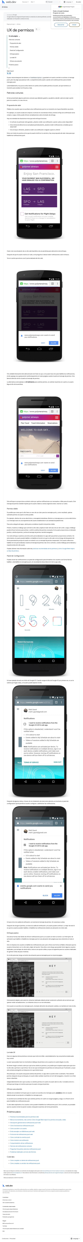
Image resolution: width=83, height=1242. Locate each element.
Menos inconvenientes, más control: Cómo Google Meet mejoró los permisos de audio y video (38, 1120)
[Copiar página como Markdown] (36, 29)
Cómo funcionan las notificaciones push (22, 1125)
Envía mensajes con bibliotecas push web (22, 1131)
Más (32, 2)
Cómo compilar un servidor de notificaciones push (25, 1163)
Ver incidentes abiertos (8, 1202)
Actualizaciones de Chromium (10, 1211)
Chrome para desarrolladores (10, 1209)
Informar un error (7, 1200)
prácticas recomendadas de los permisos (45, 548)
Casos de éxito (6, 1214)
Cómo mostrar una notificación (19, 1140)
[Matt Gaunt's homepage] (10, 73)
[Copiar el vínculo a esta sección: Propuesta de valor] (22, 105)
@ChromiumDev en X (8, 1223)
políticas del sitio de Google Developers (54, 1172)
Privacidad (12, 1238)
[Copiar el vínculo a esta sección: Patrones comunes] (24, 93)
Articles (5, 7)
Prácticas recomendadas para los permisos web (24, 1117)
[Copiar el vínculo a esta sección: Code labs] (15, 1157)
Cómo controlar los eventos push (20, 1137)
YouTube (5, 1226)
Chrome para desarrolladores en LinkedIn (13, 1228)
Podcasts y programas (8, 1217)
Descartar (61, 25)
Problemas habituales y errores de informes (23, 1152)
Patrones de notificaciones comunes (21, 1146)
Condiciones (5, 1238)
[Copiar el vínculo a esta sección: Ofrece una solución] (23, 1089)
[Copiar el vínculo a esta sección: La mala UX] (16, 1053)
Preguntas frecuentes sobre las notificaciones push (25, 1149)
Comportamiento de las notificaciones (21, 1143)
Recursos (24, 2)
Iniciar (74, 25)
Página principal (11, 24)
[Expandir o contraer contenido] (19, 37)
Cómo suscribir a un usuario (18, 1128)
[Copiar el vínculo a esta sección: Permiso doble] (19, 509)
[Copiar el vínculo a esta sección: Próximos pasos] (22, 1112)
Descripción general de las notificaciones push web (25, 1123)
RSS (4, 1231)
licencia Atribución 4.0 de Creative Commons (53, 1171)
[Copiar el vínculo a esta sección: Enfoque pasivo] (19, 933)
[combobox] (53, 1)
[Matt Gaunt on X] (8, 73)
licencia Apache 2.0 (17, 1172)
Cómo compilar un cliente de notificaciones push (24, 1160)
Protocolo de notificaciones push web (21, 1134)
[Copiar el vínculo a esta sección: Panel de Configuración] (25, 556)
